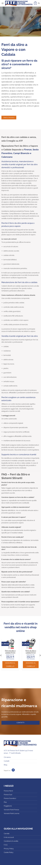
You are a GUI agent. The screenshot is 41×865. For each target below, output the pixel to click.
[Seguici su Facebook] (13, 770)
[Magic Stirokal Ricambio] (10, 644)
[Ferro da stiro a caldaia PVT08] (31, 644)
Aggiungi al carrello (10, 664)
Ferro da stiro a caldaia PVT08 (30, 652)
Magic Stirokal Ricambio (10, 652)
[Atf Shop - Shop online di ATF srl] (19, 3)
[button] (2, 3)
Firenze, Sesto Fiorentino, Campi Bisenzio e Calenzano (20, 153)
